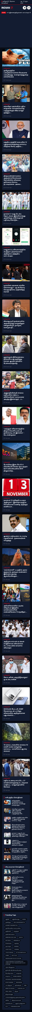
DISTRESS (8, 940)
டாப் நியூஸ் (8, 985)
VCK (6, 1006)
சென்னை (8, 943)
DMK (25, 985)
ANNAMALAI (17, 940)
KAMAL (24, 919)
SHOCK (21, 937)
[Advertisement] (16, 30)
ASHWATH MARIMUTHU (11, 925)
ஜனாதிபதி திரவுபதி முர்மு (13, 970)
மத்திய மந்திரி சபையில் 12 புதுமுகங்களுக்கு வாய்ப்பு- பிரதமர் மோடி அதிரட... (15, 144)
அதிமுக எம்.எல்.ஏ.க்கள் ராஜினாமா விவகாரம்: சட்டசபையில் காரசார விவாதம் (14, 645)
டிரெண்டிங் (18, 985)
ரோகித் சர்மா (9, 973)
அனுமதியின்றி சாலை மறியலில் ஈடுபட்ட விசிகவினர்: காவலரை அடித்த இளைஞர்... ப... (14, 396)
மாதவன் (18, 973)
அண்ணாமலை (10, 934)
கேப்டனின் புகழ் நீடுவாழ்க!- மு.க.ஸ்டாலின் (16, 678)
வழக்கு (16, 943)
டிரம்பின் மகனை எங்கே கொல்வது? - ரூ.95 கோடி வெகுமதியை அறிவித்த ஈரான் (14, 289)
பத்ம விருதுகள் (10, 967)
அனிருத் (8, 922)
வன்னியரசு (8, 1003)
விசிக (7, 1000)
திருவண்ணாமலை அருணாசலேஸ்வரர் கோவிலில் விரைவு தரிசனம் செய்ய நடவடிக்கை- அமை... (13, 180)
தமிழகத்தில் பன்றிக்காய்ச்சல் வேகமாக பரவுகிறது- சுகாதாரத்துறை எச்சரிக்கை (16, 74)
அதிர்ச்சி (8, 931)
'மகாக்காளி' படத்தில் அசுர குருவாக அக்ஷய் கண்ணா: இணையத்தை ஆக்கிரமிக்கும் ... (15, 573)
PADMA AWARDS (17, 976)
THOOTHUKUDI (9, 952)
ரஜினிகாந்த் (15, 919)
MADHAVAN (19, 982)
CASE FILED (8, 949)
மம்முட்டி (7, 976)
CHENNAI (16, 946)
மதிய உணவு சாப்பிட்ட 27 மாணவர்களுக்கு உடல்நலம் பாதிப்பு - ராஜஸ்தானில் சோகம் (16, 784)
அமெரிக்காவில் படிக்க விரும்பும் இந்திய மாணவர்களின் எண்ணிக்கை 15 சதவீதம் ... (15, 609)
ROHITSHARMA (9, 982)
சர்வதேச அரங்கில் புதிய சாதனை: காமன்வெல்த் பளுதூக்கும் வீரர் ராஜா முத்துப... (14, 110)
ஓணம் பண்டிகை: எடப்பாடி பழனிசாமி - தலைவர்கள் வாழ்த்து (15, 538)
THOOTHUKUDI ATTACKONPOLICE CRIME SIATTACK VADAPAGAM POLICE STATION (15, 963)
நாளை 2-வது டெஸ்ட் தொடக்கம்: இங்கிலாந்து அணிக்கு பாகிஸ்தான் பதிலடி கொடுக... (14, 217)
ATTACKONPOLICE (21, 952)
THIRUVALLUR (21, 988)
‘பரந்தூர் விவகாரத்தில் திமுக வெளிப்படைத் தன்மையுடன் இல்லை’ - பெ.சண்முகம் (14, 432)
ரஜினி (7, 919)
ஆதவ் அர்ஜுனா (20, 1003)
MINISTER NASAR (9, 988)
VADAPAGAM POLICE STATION (13, 958)
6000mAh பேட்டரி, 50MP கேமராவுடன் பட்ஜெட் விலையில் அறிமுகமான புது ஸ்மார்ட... (14, 712)
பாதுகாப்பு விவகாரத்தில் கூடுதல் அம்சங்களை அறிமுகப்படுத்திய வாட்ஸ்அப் (15, 253)
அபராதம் (8, 946)
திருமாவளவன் (16, 1000)
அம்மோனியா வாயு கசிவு (12, 928)
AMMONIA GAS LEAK (10, 937)
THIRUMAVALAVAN (15, 1006)
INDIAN (7, 7)
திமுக (16, 991)
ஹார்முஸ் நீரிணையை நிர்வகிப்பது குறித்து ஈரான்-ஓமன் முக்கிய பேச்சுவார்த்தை (14, 360)
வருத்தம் (16, 931)
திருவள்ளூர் (9, 994)
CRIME (7, 955)
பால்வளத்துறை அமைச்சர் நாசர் (15, 997)
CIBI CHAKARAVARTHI (19, 922)
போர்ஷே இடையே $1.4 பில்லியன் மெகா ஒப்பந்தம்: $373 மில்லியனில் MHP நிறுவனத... (16, 468)
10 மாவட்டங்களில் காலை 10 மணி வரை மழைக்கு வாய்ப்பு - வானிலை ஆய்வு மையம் (16, 748)
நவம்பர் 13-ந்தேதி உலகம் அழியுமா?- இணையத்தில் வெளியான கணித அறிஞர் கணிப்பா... (16, 503)
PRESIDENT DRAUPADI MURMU (13, 979)
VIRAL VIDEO (8, 991)
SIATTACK (14, 955)
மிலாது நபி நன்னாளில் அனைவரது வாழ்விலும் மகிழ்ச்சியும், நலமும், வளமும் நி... (14, 324)
